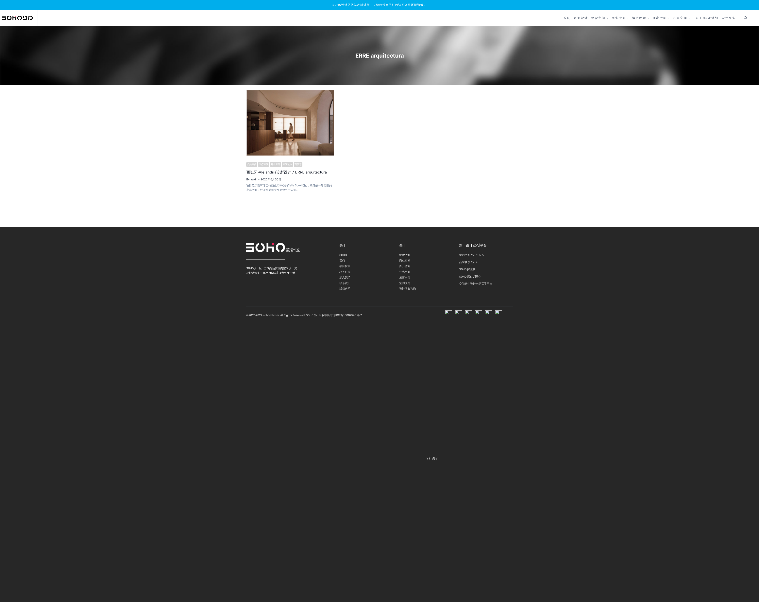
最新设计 (581, 18)
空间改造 (287, 164)
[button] (745, 18)
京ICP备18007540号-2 (347, 315)
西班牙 (298, 164)
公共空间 (252, 164)
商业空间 (275, 164)
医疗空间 (263, 164)
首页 (566, 18)
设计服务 (729, 18)
